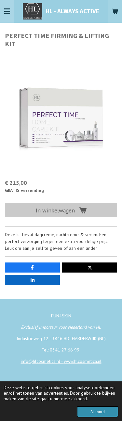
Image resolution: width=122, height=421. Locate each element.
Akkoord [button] (97, 411)
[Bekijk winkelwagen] (115, 11)
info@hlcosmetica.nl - (42, 361)
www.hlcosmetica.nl (83, 361)
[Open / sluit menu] (7, 11)
